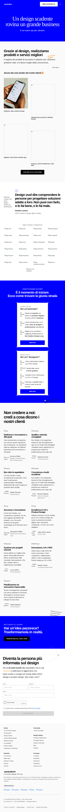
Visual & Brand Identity (10, 738)
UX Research (7, 733)
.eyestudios (8, 4)
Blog (34, 745)
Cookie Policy (30, 807)
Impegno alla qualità (41, 807)
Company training (38, 740)
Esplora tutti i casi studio (32, 172)
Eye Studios (36, 708)
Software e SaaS (8, 761)
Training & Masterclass (39, 738)
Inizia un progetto (49, 4)
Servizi (6, 728)
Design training (38, 735)
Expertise (7, 753)
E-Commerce (7, 756)
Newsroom (36, 761)
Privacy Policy (21, 807)
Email (4, 691)
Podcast (35, 748)
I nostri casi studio (38, 730)
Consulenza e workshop (10, 748)
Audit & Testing (8, 745)
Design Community (38, 743)
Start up (6, 763)
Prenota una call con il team (16, 638)
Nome (4, 684)
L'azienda (36, 756)
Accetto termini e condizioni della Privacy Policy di (22, 708)
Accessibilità (7, 743)
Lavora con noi (37, 766)
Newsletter (36, 758)
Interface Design (8, 740)
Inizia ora (32, 342)
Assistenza (36, 763)
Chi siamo (36, 753)
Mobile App (7, 758)
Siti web (6, 766)
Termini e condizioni (9, 807)
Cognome (31, 684)
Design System (8, 735)
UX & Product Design (10, 730)
